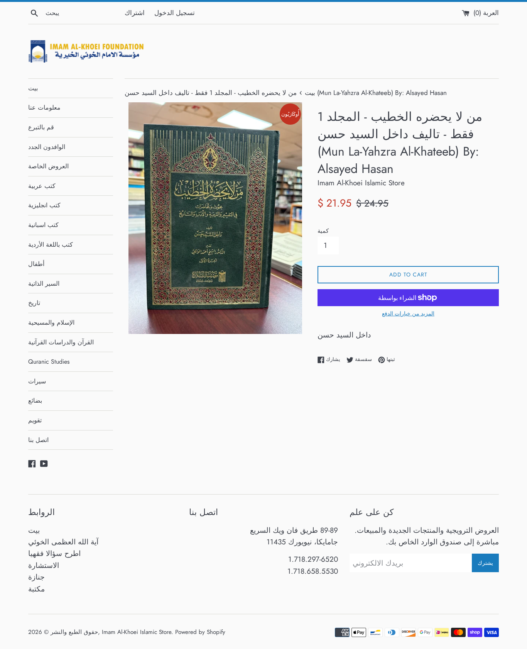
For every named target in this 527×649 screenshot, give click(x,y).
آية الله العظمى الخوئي (63, 542)
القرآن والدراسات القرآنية (61, 342)
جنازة (36, 577)
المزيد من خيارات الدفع (408, 313)
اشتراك (135, 12)
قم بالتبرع (41, 127)
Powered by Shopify (200, 632)
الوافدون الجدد (46, 146)
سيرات (37, 381)
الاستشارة (43, 565)
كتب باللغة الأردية (50, 244)
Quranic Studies (48, 361)
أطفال (36, 263)
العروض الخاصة (48, 166)
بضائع (35, 400)
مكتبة (36, 589)
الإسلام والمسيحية (51, 322)
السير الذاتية (43, 283)
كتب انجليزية (44, 205)
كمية (323, 231)
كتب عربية (42, 185)
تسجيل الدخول (174, 12)
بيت (33, 88)
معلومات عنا (44, 107)
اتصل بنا (38, 439)
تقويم (35, 420)
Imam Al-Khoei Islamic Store (136, 632)
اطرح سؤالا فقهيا (54, 553)
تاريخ (34, 302)
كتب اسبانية (43, 224)
